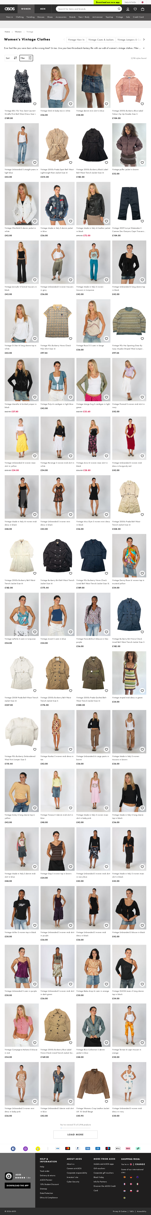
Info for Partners (100, 1181)
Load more (76, 1134)
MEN (43, 9)
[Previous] (64, 40)
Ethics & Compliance (49, 1197)
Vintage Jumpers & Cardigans (133, 39)
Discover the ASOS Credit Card (105, 1188)
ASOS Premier (46, 1179)
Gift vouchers (99, 1168)
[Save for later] (34, 104)
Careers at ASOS (74, 1168)
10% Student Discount (49, 1184)
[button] (124, 1177)
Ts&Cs (132, 1211)
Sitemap (43, 1188)
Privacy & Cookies (120, 1211)
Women (18, 31)
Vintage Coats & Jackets (101, 39)
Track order (44, 1171)
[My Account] (128, 8)
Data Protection (46, 1193)
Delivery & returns (47, 1175)
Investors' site (72, 1177)
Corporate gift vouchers (104, 1172)
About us (70, 1164)
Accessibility (141, 1211)
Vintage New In (76, 39)
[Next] (144, 40)
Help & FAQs (130, 2)
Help (42, 1166)
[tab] (9, 17)
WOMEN (26, 9)
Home (7, 31)
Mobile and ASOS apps (104, 1164)
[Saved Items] (135, 8)
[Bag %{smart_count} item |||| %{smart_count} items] (142, 8)
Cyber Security (73, 1181)
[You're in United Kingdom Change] (142, 2)
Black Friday (99, 1177)
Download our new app (108, 2)
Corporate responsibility (77, 1172)
